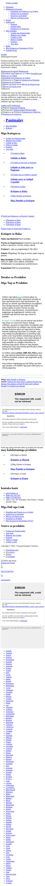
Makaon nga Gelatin (18, 35)
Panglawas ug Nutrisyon (20, 29)
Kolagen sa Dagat (19, 478)
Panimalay (10, 7)
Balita (8, 46)
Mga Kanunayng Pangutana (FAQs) (19, 48)
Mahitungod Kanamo (14, 9)
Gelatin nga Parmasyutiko (20, 33)
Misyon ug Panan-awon (20, 18)
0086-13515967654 (13, 498)
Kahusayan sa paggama (19, 14)
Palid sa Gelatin (16, 40)
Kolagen (14, 42)
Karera (8, 20)
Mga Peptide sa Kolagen (23, 200)
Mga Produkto (11, 31)
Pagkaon (14, 24)
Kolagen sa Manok (20, 459)
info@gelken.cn (24, 229)
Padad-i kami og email (9, 229)
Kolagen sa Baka (19, 191)
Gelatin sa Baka (18, 158)
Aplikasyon (10, 22)
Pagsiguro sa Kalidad (19, 16)
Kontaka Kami (11, 50)
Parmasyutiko (16, 27)
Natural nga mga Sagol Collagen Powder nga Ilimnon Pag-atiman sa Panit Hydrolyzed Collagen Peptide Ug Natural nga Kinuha (21, 384)
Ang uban (14, 44)
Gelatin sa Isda (16, 37)
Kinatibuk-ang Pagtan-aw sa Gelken (24, 11)
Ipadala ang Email (8, 563)
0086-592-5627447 (13, 495)
